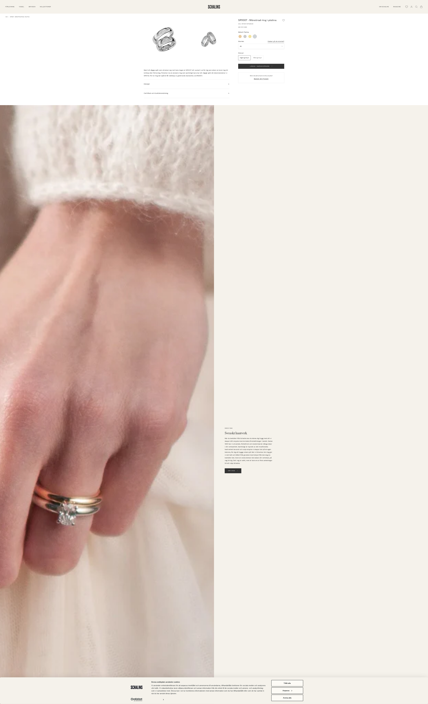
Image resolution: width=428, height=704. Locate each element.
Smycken (32, 6)
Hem (6, 16)
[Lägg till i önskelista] (283, 20)
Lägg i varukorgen (260, 66)
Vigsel (21, 6)
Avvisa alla (287, 698)
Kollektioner (45, 6)
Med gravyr (257, 58)
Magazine (397, 6)
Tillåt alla (287, 683)
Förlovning (9, 6)
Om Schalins (384, 6)
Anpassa (286, 690)
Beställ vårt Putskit (261, 79)
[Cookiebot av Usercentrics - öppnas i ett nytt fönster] (136, 699)
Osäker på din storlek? (276, 41)
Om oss (231, 470)
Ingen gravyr (244, 58)
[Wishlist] (406, 7)
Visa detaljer (156, 700)
